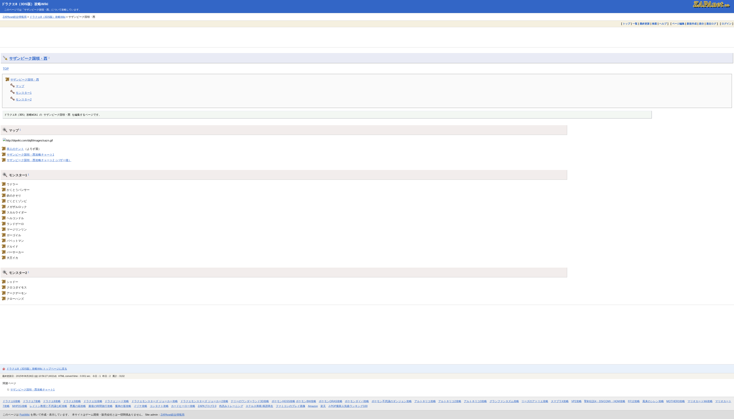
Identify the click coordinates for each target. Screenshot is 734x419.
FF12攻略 (634, 401)
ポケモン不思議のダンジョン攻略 (392, 401)
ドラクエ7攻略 (32, 401)
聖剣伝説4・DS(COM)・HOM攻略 (604, 401)
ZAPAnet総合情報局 (15, 16)
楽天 (323, 406)
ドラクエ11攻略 (93, 401)
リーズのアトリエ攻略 (534, 401)
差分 (701, 23)
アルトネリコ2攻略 (449, 401)
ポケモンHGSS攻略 (283, 401)
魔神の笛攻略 (123, 406)
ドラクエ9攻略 (72, 401)
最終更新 (645, 23)
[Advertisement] (367, 37)
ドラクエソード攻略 (117, 401)
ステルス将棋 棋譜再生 (259, 406)
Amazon (313, 406)
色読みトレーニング (231, 406)
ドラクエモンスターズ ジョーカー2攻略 (204, 401)
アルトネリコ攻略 (425, 401)
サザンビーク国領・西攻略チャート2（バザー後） (39, 160)
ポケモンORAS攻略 (330, 401)
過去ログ (711, 23)
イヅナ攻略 (140, 406)
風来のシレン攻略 (653, 401)
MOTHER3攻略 (675, 401)
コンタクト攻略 (159, 406)
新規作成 (692, 23)
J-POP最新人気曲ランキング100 (348, 406)
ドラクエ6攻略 (11, 401)
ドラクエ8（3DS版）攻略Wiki (25, 4)
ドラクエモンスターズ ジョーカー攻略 (155, 401)
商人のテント (15, 148)
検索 (654, 23)
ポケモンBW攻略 (306, 401)
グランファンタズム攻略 (504, 401)
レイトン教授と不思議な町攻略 (48, 406)
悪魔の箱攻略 (78, 406)
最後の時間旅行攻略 (101, 406)
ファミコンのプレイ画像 (290, 406)
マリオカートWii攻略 (700, 401)
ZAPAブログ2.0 (207, 406)
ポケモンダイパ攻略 (357, 401)
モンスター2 (24, 99)
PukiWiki (24, 414)
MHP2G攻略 (19, 406)
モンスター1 (24, 92)
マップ (20, 86)
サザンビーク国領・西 (28, 58)
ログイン (727, 23)
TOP (6, 68)
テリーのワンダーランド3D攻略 (250, 401)
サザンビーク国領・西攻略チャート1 (30, 154)
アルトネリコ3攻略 (475, 401)
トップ (626, 23)
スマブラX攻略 (560, 401)
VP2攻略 (576, 401)
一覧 (635, 23)
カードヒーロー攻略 (183, 406)
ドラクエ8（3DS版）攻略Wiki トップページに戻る (36, 368)
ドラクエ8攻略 (52, 401)
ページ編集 (678, 23)
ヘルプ (663, 23)
